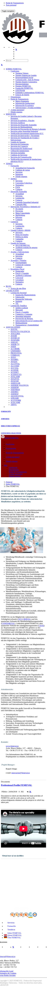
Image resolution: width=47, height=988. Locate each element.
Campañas (19, 239)
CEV (20, 619)
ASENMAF (15, 390)
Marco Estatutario (22, 101)
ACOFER (14, 370)
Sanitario (18, 301)
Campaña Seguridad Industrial (26, 202)
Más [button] (5, 465)
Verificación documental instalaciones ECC (27, 133)
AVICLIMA (15, 334)
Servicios (18, 172)
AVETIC (14, 329)
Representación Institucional (21, 149)
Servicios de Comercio (19, 146)
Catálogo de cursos (22, 170)
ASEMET (14, 392)
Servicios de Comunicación (21, 157)
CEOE (41, 626)
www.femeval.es (12, 746)
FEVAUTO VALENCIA (20, 331)
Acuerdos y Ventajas (18, 260)
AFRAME (15, 398)
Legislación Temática (19, 306)
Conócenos (15, 71)
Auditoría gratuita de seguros (26, 248)
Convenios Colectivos (23, 183)
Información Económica (24, 105)
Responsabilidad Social (24, 78)
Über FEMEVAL (14, 938)
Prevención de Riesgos (24, 319)
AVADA (14, 362)
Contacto (18, 189)
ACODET (15, 372)
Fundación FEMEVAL (24, 88)
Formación (15, 166)
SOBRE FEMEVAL (14, 69)
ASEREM (15, 387)
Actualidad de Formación (25, 168)
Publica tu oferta (21, 237)
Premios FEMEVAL (23, 86)
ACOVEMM (16, 400)
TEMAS (9, 164)
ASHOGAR (15, 383)
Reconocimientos (22, 84)
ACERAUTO (16, 374)
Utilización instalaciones (20, 151)
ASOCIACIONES (13, 327)
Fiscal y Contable (22, 273)
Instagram (19, 174)
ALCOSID (15, 366)
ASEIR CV (15, 344)
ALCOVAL (15, 364)
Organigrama (16, 97)
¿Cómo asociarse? (17, 110)
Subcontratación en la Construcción (28, 321)
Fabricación (19, 297)
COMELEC (15, 355)
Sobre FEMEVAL (12, 438)
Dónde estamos (16, 112)
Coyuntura (19, 280)
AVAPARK (15, 340)
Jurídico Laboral (21, 308)
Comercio (14, 222)
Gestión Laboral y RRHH (20, 230)
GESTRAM (20, 90)
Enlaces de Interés (22, 95)
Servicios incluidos (18, 153)
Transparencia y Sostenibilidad (27, 325)
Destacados (19, 271)
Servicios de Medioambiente (21, 127)
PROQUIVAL (16, 353)
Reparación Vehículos (23, 299)
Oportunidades (21, 263)
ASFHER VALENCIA (20, 385)
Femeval (9, 482)
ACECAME (15, 402)
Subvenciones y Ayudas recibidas (28, 108)
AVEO (13, 357)
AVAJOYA (15, 379)
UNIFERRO (15, 351)
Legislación (19, 198)
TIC (17, 303)
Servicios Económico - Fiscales (22, 121)
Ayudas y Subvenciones (20, 252)
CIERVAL (26, 619)
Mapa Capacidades (22, 213)
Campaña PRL (21, 204)
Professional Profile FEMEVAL (16, 785)
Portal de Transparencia (15, 3)
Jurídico (14, 179)
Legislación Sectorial (19, 293)
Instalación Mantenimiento (25, 295)
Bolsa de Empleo (21, 235)
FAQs (17, 187)
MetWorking (20, 215)
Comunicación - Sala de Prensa (27, 80)
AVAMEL (15, 359)
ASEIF (13, 347)
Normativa (19, 185)
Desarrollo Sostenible (19, 192)
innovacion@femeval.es (20, 773)
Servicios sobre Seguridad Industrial (24, 131)
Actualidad (19, 194)
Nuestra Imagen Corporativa (26, 82)
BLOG (8, 286)
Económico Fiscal (17, 269)
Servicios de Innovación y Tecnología (25, 136)
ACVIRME (15, 349)
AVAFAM (15, 381)
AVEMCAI (15, 338)
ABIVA (14, 405)
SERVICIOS (11, 114)
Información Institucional (24, 103)
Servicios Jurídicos (18, 123)
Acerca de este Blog (18, 288)
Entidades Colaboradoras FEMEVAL (29, 93)
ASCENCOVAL (17, 396)
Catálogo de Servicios (19, 155)
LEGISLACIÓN (12, 291)
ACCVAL (15, 368)
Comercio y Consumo (23, 314)
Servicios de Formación (20, 144)
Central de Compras (23, 265)
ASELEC (14, 342)
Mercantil (19, 310)
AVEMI (14, 336)
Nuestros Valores (21, 73)
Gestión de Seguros (18, 142)
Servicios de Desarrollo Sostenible (24, 125)
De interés (19, 209)
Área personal (11, 5)
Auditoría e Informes (23, 275)
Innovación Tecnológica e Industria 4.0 (25, 207)
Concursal (19, 278)
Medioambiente (21, 323)
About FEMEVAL (14, 935)
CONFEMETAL (8, 623)
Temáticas (11, 930)
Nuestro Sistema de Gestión (26, 75)
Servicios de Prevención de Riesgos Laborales (28, 129)
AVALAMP (15, 377)
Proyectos (19, 211)
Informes (18, 217)
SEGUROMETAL (22, 245)
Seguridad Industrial (23, 316)
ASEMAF (15, 394)
